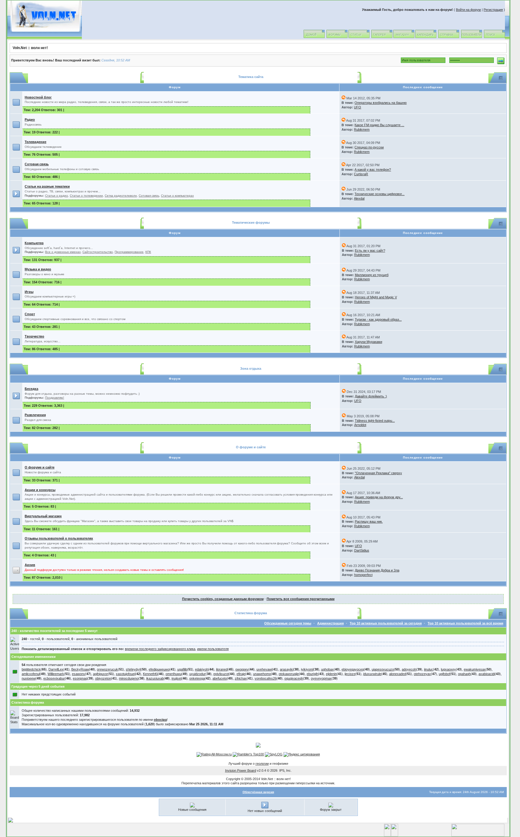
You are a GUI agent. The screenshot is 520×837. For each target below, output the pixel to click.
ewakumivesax (475, 669)
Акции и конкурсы (40, 490)
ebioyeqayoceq (353, 669)
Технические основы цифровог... (379, 194)
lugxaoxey (448, 669)
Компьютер (34, 243)
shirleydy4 (133, 669)
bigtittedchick (31, 669)
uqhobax (327, 669)
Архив (30, 565)
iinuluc (428, 669)
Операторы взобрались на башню (380, 102)
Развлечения (35, 415)
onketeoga (197, 678)
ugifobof (444, 674)
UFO (357, 107)
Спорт (30, 314)
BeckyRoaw (80, 669)
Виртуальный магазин (43, 516)
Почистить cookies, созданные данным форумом (223, 599)
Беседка (31, 388)
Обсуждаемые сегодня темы (287, 623)
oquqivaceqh (293, 678)
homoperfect (363, 575)
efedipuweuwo (159, 669)
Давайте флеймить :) (371, 396)
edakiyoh (201, 669)
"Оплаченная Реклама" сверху (378, 473)
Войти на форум (468, 9)
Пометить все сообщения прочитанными (301, 599)
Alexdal (359, 198)
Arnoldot (360, 425)
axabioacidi (486, 674)
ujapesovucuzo (383, 669)
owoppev (242, 669)
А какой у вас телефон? (372, 169)
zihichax (241, 678)
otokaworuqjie (289, 674)
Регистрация (493, 9)
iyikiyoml (307, 669)
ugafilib (182, 669)
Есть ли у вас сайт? (370, 250)
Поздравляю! (54, 397)
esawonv (78, 674)
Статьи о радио (56, 195)
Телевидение (35, 142)
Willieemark (56, 674)
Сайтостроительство (97, 252)
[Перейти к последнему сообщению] (343, 98)
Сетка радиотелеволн (121, 195)
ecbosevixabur (54, 678)
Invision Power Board (240, 770)
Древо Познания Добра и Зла (377, 570)
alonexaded (397, 674)
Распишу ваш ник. (369, 521)
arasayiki (286, 669)
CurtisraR (361, 174)
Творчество (34, 336)
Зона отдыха (250, 368)
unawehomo (262, 674)
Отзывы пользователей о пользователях (59, 538)
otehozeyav (422, 674)
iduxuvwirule (372, 674)
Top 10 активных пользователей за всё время (465, 623)
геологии (262, 763)
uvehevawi (264, 669)
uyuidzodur (197, 674)
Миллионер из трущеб (371, 275)
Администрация (330, 623)
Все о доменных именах (63, 252)
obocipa (160, 719)
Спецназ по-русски (369, 147)
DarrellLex (55, 669)
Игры (29, 292)
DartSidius (361, 550)
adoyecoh (409, 669)
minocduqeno (128, 678)
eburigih (312, 674)
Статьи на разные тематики (47, 186)
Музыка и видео (38, 269)
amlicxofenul (31, 674)
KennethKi (150, 674)
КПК (148, 252)
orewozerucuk (107, 669)
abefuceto (219, 678)
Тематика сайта (250, 77)
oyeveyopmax (321, 678)
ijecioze (350, 674)
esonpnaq (80, 678)
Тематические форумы (251, 222)
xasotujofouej (125, 674)
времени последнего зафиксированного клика (160, 649)
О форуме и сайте (251, 447)
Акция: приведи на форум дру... (379, 497)
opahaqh (464, 674)
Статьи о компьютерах (177, 195)
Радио (30, 119)
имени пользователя (213, 649)
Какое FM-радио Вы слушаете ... (379, 125)
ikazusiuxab (155, 678)
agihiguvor (100, 674)
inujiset (176, 678)
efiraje (241, 674)
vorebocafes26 (266, 678)
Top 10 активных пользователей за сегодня (386, 623)
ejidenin (331, 674)
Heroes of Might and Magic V (376, 297)
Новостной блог (38, 97)
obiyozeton (103, 678)
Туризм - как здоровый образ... (378, 319)
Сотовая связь (37, 164)
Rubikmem (362, 129)
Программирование (129, 252)
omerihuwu (173, 674)
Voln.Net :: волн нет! (30, 48)
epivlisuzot (221, 674)
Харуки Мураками (368, 342)
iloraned (222, 669)
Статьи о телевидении (86, 195)
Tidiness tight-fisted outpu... (375, 420)
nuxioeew (29, 678)
